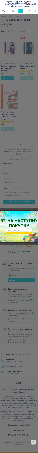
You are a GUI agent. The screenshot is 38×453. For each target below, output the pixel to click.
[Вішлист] (31, 11)
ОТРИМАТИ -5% (18, 233)
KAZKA (6, 11)
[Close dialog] (36, 212)
